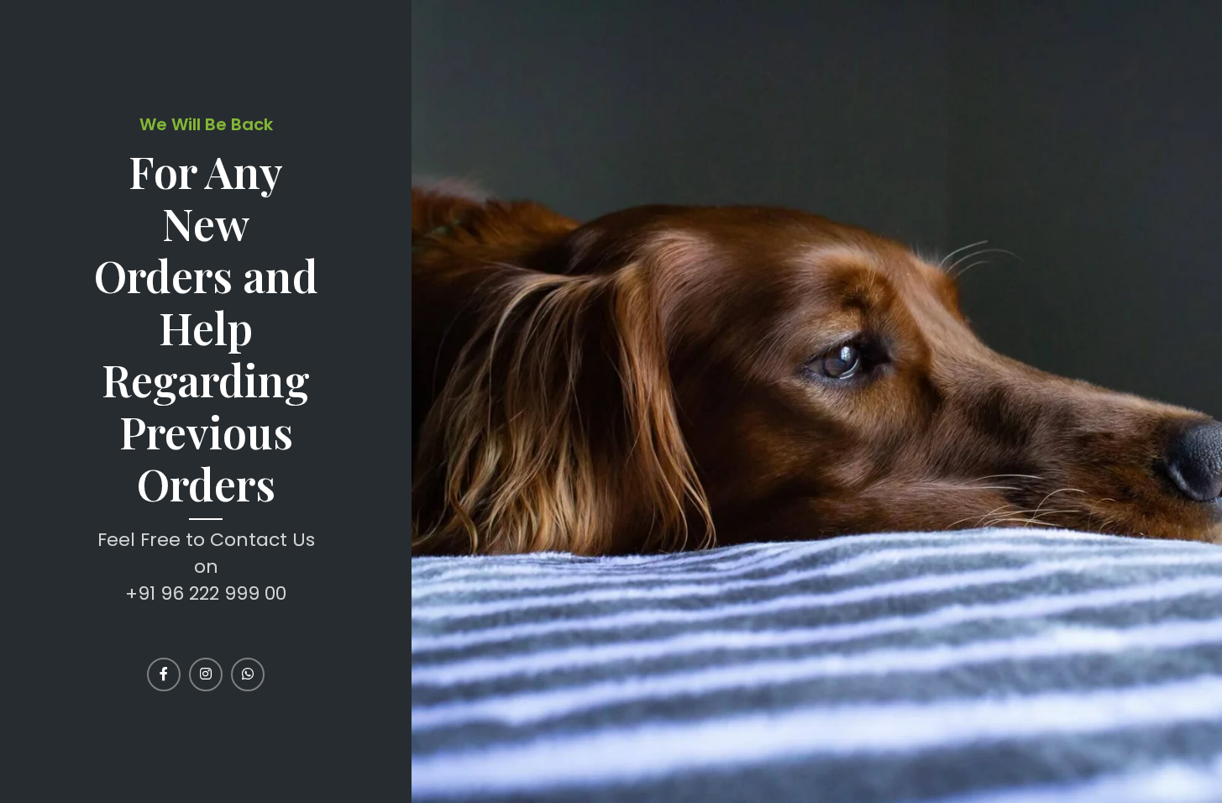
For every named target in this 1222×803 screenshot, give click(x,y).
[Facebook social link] (164, 674)
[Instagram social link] (206, 674)
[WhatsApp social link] (248, 674)
